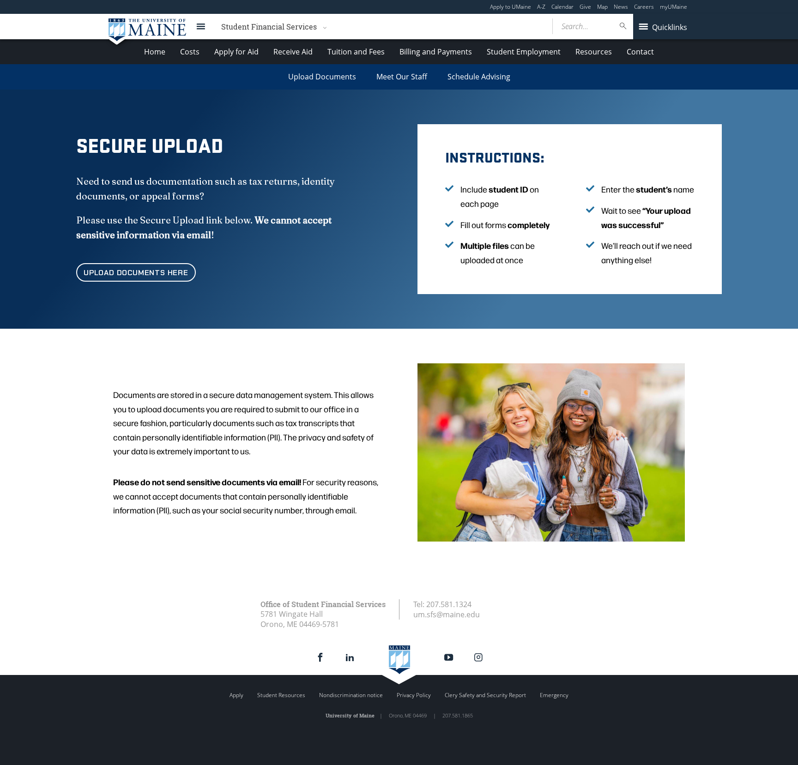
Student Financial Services (269, 26)
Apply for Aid (236, 52)
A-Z (541, 7)
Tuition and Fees (356, 52)
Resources (593, 52)
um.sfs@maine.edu (446, 614)
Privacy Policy (414, 695)
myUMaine (673, 7)
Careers (644, 7)
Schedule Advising (478, 77)
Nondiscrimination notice (351, 695)
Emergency (554, 695)
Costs (190, 52)
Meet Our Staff (401, 77)
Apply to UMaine (510, 7)
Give (585, 7)
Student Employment (524, 52)
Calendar (562, 7)
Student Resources (281, 695)
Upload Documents (322, 77)
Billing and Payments (435, 52)
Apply (236, 695)
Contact (640, 52)
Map (602, 7)
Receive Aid (293, 52)
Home (154, 52)
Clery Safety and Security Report (485, 695)
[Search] (623, 26)
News (621, 7)
